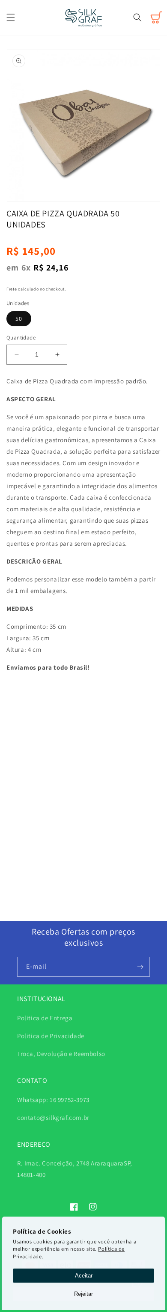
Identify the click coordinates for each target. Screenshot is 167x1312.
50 (18, 318)
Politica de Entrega (44, 1018)
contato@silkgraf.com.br (53, 1117)
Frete (11, 289)
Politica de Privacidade (50, 1036)
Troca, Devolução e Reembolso (61, 1054)
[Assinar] (140, 967)
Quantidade (21, 337)
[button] (10, 17)
